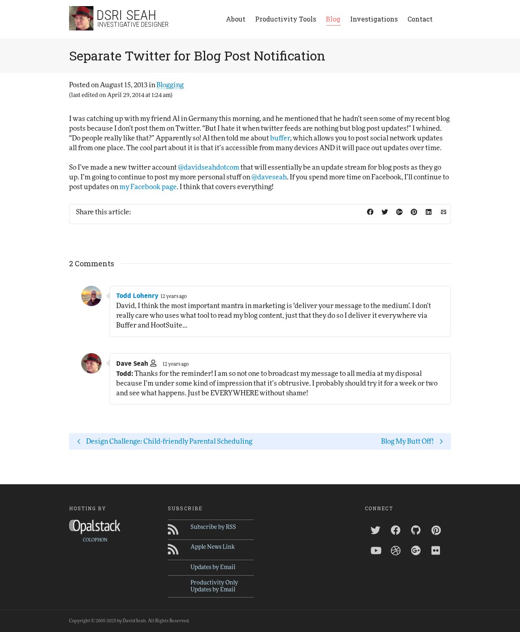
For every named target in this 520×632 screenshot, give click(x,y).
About (235, 19)
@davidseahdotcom (208, 167)
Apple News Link (213, 547)
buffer (280, 138)
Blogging (170, 85)
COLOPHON (95, 540)
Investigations (374, 19)
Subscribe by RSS (213, 527)
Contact (420, 19)
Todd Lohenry (137, 296)
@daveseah (269, 177)
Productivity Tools (285, 19)
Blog (333, 19)
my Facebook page (148, 186)
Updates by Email (213, 567)
